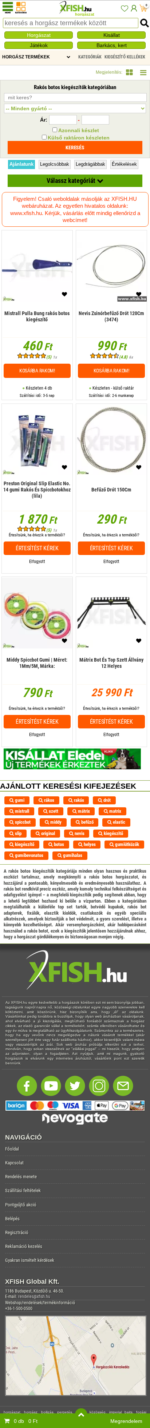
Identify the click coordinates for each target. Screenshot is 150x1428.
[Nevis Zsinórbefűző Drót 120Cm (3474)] (111, 327)
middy (55, 822)
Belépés (12, 1218)
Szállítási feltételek (23, 1190)
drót (106, 800)
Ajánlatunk (21, 164)
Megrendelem (126, 1421)
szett (53, 811)
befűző (87, 822)
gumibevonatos (28, 855)
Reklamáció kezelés (23, 1246)
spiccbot (22, 822)
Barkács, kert (111, 45)
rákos (48, 800)
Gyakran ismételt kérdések (29, 1260)
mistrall (21, 811)
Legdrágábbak (90, 164)
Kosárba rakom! (37, 371)
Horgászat (39, 35)
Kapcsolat (14, 1162)
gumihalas (72, 855)
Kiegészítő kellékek (124, 57)
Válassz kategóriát (72, 180)
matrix (114, 811)
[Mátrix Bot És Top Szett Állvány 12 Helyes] (111, 674)
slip (17, 833)
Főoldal (12, 1149)
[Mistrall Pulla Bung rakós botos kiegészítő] (37, 327)
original (47, 833)
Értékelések (124, 164)
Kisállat (111, 35)
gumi (19, 800)
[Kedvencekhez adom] (64, 296)
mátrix (83, 811)
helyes (89, 844)
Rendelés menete (21, 1176)
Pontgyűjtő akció (20, 1204)
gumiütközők (126, 844)
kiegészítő (24, 844)
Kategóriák (90, 57)
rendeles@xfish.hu (34, 1296)
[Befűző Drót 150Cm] (111, 500)
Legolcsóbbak (54, 164)
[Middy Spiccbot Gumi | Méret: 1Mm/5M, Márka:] (37, 674)
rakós (78, 800)
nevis (79, 833)
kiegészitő (113, 833)
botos (58, 844)
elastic (118, 822)
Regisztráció (16, 1232)
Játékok (39, 45)
